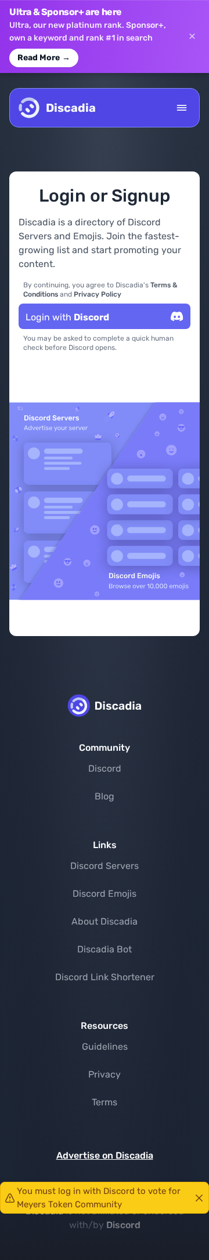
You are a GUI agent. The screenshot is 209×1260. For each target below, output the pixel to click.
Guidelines (105, 1046)
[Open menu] (181, 107)
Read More (43, 58)
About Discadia (104, 921)
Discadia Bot (104, 949)
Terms (104, 1102)
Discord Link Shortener (104, 977)
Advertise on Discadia (104, 1155)
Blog (104, 796)
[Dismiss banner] (192, 36)
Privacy (104, 1074)
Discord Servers (104, 865)
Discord (104, 768)
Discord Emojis (104, 893)
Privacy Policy (97, 294)
